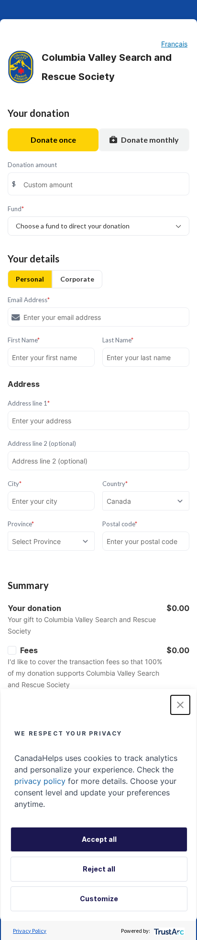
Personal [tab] (30, 279)
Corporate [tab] (77, 279)
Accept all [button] (99, 839)
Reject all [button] (99, 869)
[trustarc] (168, 931)
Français (174, 44)
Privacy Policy (29, 930)
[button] (180, 704)
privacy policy (40, 781)
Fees (29, 650)
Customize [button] (99, 899)
